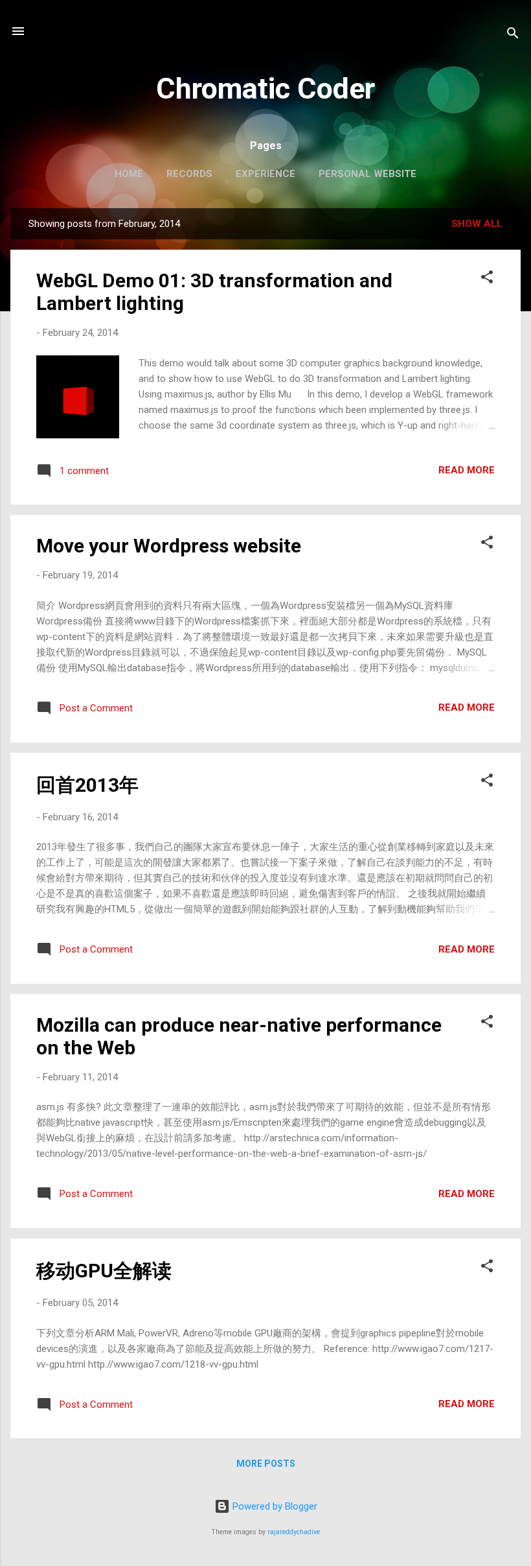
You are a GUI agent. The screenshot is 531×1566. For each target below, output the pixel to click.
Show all (477, 224)
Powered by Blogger (273, 1506)
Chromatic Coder (265, 88)
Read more (466, 470)
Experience (265, 174)
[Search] (513, 35)
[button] (487, 279)
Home (129, 174)
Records (189, 174)
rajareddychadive (293, 1532)
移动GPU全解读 (104, 1270)
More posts (265, 1463)
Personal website (367, 174)
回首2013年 (87, 785)
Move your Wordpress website (168, 545)
